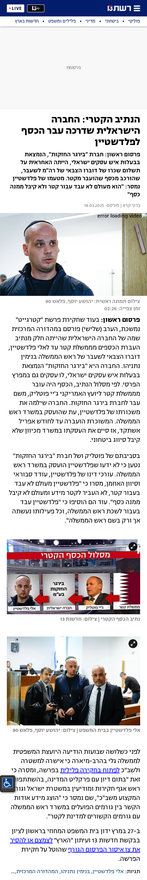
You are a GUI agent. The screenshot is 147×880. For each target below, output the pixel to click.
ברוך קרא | (129, 206)
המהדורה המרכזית (37, 871)
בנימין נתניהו (75, 871)
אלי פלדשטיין (108, 871)
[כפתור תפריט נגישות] (7, 783)
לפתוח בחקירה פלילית (90, 770)
